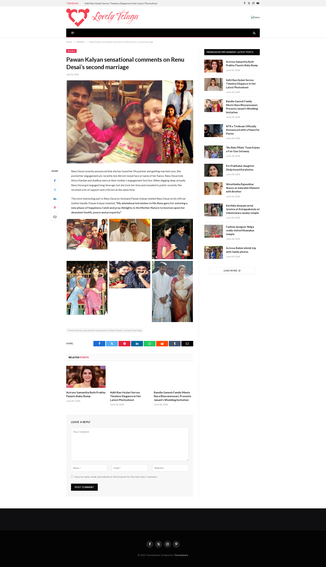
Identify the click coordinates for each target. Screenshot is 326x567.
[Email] (55, 217)
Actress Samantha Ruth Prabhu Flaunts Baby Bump (85, 394)
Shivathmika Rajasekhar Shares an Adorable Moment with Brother (243, 188)
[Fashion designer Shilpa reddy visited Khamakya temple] (213, 231)
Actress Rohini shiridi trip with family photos (241, 249)
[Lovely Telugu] (102, 17)
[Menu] (72, 32)
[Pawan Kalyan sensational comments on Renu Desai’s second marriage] (129, 121)
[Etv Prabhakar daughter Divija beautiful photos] (213, 170)
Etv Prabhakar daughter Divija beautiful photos (240, 167)
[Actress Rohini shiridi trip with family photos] (213, 252)
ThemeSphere (181, 555)
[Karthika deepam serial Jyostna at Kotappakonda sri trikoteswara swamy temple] (213, 209)
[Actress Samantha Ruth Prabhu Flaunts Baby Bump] (86, 377)
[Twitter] (55, 190)
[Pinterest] (55, 208)
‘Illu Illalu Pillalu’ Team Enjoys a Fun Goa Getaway (243, 149)
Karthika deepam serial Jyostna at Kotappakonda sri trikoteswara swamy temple (243, 209)
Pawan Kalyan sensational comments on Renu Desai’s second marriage (105, 330)
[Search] (254, 33)
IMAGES (71, 51)
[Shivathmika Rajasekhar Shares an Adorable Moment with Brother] (213, 188)
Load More (231, 270)
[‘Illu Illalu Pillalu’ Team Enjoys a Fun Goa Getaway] (213, 151)
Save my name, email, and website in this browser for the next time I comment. (116, 476)
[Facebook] (55, 181)
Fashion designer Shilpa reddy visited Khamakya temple (240, 230)
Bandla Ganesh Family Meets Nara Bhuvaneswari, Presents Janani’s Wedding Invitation (172, 396)
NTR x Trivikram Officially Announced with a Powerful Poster (242, 130)
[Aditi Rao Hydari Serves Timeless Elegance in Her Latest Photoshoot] (129, 377)
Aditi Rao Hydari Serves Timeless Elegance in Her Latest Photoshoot (121, 3)
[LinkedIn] (55, 199)
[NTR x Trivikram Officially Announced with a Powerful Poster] (213, 130)
